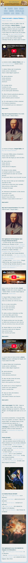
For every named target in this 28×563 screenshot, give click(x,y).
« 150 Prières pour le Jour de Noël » (14, 552)
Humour (18, 13)
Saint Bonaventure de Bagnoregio (14, 430)
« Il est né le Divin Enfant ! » (13, 440)
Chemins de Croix (19, 11)
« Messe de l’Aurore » (9, 503)
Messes (16, 8)
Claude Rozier (12, 294)
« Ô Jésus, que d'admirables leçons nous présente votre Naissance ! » (12, 267)
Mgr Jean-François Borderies (13, 63)
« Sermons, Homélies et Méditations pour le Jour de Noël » (13, 556)
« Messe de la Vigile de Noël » (11, 496)
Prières (6, 11)
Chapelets (11, 11)
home (5, 8)
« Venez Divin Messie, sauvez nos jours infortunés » (12, 460)
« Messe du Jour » (9, 506)
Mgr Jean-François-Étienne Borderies (12, 35)
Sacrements (7, 13)
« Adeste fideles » (16, 260)
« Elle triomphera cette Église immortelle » (11, 251)
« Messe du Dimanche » (10, 510)
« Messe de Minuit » (9, 499)
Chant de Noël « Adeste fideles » (13, 18)
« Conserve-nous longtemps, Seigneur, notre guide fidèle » (13, 245)
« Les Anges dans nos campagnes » (12, 453)
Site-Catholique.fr (14, 2)
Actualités (10, 8)
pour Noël (9, 21)
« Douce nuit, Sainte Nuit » (18, 448)
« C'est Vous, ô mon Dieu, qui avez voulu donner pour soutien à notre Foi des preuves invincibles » (14, 257)
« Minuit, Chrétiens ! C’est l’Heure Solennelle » (13, 446)
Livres (12, 13)
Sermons (21, 8)
